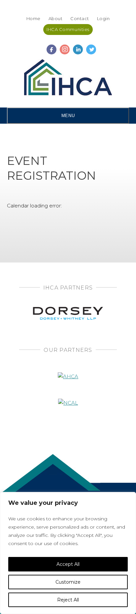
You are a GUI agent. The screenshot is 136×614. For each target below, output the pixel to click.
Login (103, 18)
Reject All (68, 600)
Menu (68, 115)
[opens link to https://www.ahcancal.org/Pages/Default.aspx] (68, 367)
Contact (79, 18)
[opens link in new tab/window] (51, 46)
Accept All (68, 564)
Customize (68, 582)
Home (33, 18)
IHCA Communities (68, 29)
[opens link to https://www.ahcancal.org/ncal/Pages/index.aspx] (68, 393)
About (56, 18)
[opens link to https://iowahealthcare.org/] (68, 78)
